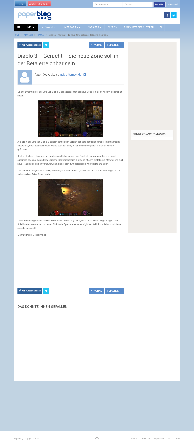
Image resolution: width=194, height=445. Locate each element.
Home (20, 4)
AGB (178, 438)
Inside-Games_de (70, 74)
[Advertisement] (108, 15)
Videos (112, 27)
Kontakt (134, 438)
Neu (30, 27)
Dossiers (93, 27)
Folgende (113, 45)
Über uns (146, 438)
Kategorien (70, 27)
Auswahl (48, 27)
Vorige (98, 45)
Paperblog (18, 438)
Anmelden (159, 4)
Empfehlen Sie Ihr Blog (39, 4)
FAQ (170, 438)
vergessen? (172, 4)
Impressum (159, 438)
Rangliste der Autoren (139, 27)
